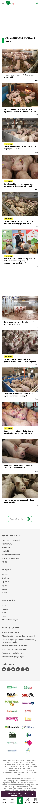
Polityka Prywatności (11, 558)
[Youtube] (13, 669)
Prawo (5, 574)
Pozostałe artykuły (17, 519)
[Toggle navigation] (3, 3)
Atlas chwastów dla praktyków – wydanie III (18, 636)
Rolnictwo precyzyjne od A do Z (14, 649)
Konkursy (5, 616)
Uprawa (5, 581)
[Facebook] (4, 669)
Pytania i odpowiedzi (11, 540)
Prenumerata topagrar (10, 632)
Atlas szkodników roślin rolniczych (15, 646)
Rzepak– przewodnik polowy (13, 653)
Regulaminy (7, 544)
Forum (4, 605)
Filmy (4, 612)
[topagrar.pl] (11, 3)
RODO (4, 562)
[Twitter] (18, 669)
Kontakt (5, 551)
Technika (6, 578)
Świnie (4, 592)
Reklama (6, 547)
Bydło (4, 585)
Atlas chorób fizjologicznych (13, 656)
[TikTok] (23, 669)
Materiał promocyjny (10, 620)
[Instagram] (9, 669)
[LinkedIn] (27, 669)
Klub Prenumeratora (11, 554)
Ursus (4, 589)
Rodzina (5, 609)
